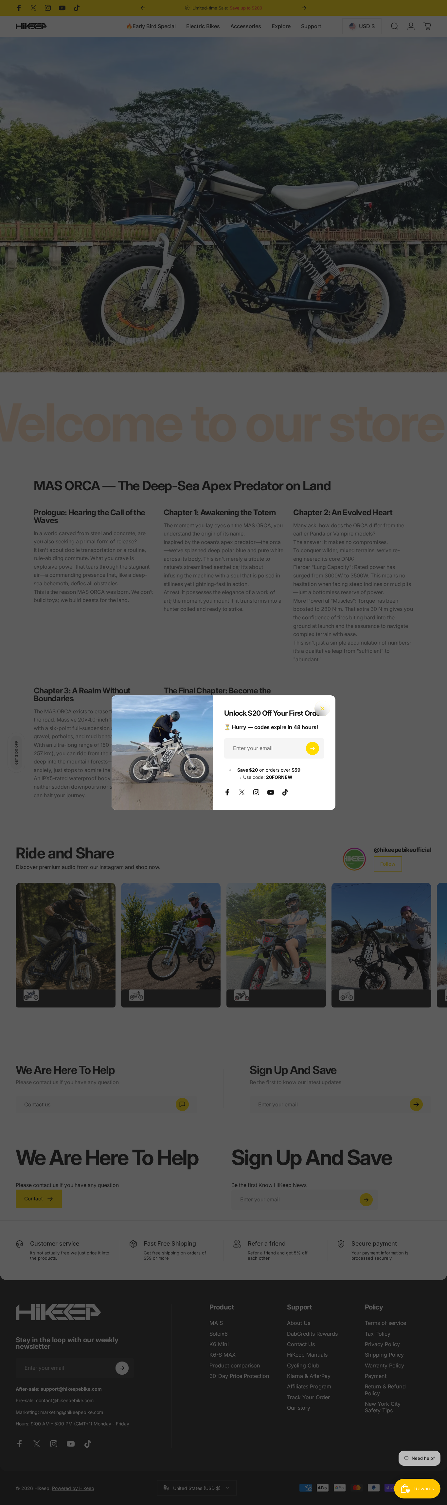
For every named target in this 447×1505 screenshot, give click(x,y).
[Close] (322, 708)
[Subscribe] (312, 748)
